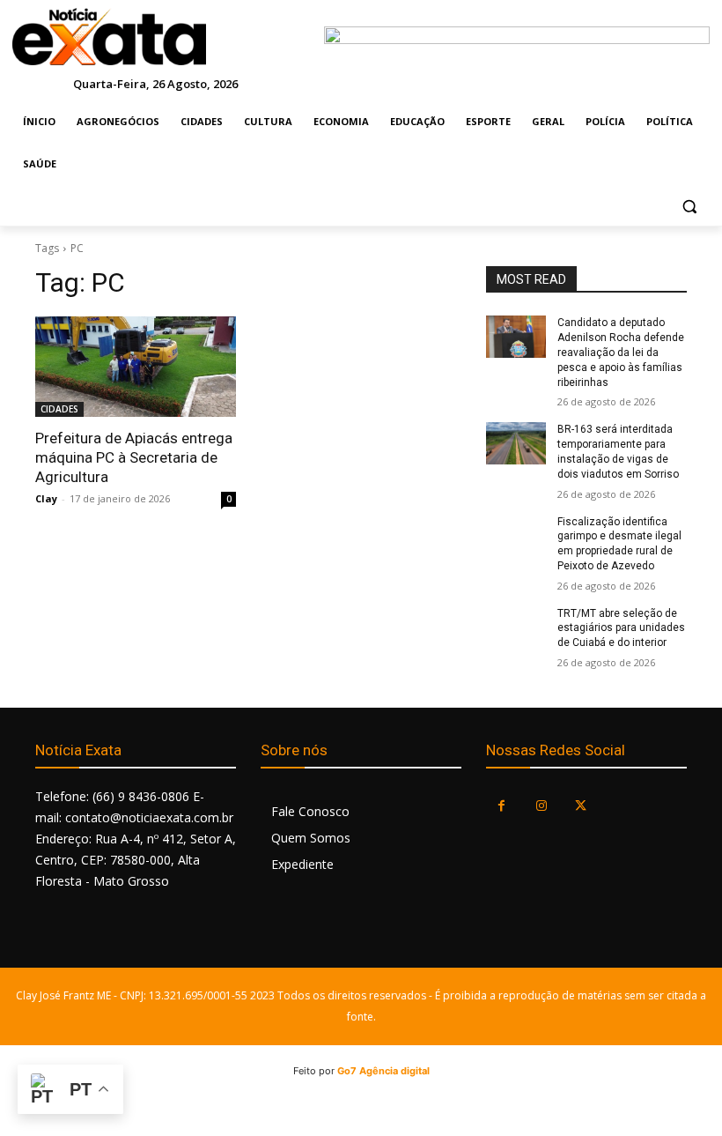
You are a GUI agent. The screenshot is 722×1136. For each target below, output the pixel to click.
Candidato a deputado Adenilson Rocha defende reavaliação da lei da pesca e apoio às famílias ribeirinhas (620, 352)
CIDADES (59, 409)
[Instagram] (541, 806)
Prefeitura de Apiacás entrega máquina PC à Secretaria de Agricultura (133, 457)
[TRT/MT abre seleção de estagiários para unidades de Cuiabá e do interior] (516, 627)
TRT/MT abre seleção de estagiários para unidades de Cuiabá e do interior (621, 628)
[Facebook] (501, 806)
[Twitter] (580, 806)
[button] (689, 206)
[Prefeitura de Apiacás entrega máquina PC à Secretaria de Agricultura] (135, 366)
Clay (46, 498)
